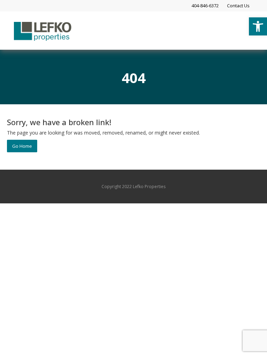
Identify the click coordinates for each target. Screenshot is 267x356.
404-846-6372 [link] (205, 5)
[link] (258, 26)
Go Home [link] (22, 146)
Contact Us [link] (238, 5)
